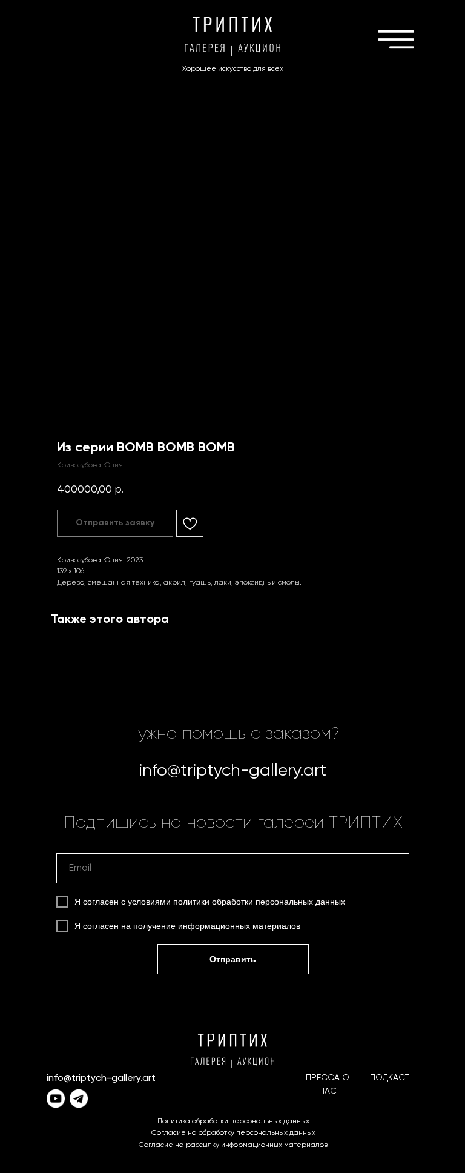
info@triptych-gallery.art (232, 770)
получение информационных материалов (216, 926)
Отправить (232, 959)
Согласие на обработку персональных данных (233, 1133)
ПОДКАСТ (389, 1078)
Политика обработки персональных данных (233, 1121)
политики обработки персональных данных (259, 901)
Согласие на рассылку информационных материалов (233, 1145)
